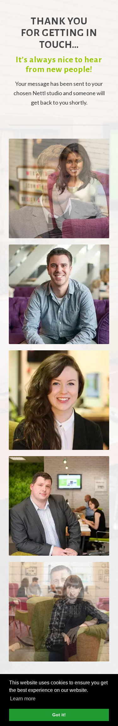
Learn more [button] (23, 698)
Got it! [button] (59, 714)
